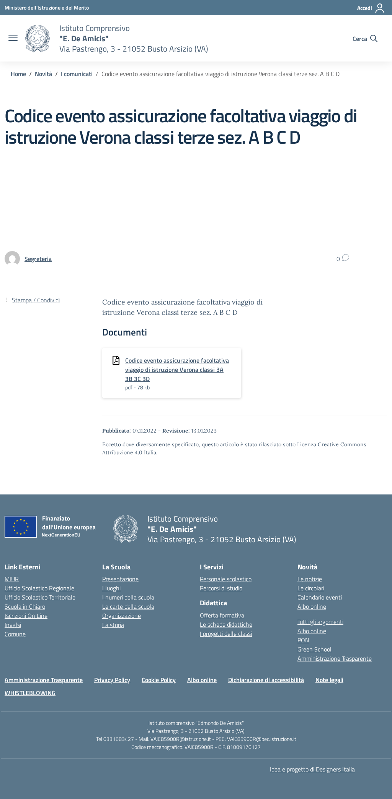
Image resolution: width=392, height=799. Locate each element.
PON (303, 640)
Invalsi (13, 624)
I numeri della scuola (128, 597)
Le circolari (310, 588)
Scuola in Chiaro (25, 606)
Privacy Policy (112, 679)
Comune (15, 634)
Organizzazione (121, 615)
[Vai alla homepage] (37, 38)
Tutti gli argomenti (320, 621)
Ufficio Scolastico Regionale (39, 588)
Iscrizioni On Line (26, 615)
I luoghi (111, 588)
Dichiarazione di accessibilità (266, 679)
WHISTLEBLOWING (30, 692)
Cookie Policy (159, 679)
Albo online (311, 606)
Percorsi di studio (221, 588)
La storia (113, 624)
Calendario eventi (319, 597)
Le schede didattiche (226, 624)
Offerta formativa (222, 615)
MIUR (12, 578)
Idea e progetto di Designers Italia (312, 769)
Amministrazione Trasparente (334, 658)
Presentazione (120, 578)
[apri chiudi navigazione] (13, 38)
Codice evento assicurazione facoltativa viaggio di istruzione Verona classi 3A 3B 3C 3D (177, 369)
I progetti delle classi (226, 633)
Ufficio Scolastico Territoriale (40, 597)
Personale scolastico (226, 578)
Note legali (329, 679)
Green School (314, 649)
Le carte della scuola (128, 606)
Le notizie (309, 578)
